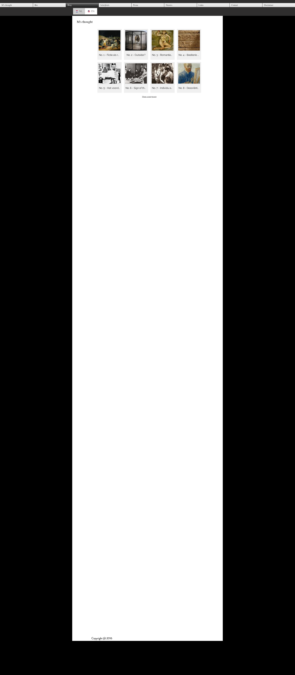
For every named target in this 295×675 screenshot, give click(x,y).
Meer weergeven (149, 97)
